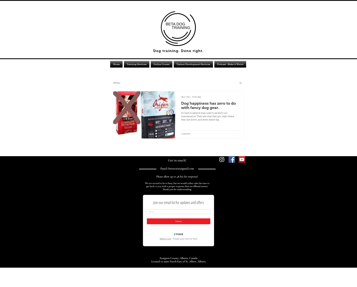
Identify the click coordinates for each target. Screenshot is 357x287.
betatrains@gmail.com (181, 168)
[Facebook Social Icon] (232, 159)
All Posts (116, 83)
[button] (240, 83)
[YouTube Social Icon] (242, 159)
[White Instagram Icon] (222, 159)
